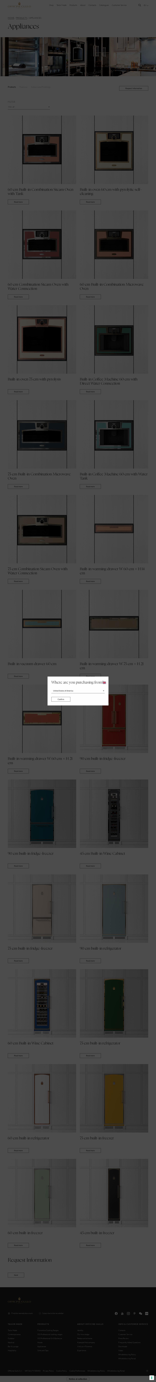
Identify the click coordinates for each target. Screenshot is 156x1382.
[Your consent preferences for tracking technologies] (151, 1377)
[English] (104, 682)
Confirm (61, 699)
